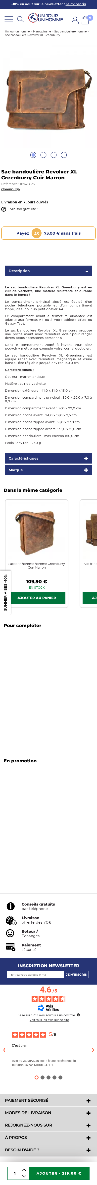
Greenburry (10, 189)
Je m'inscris (76, 974)
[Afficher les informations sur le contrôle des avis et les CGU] (78, 1015)
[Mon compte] (75, 20)
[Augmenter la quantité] (24, 1170)
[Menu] (9, 19)
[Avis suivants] (93, 1049)
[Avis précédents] (3, 1049)
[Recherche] (20, 19)
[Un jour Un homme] (46, 18)
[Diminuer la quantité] (24, 1176)
